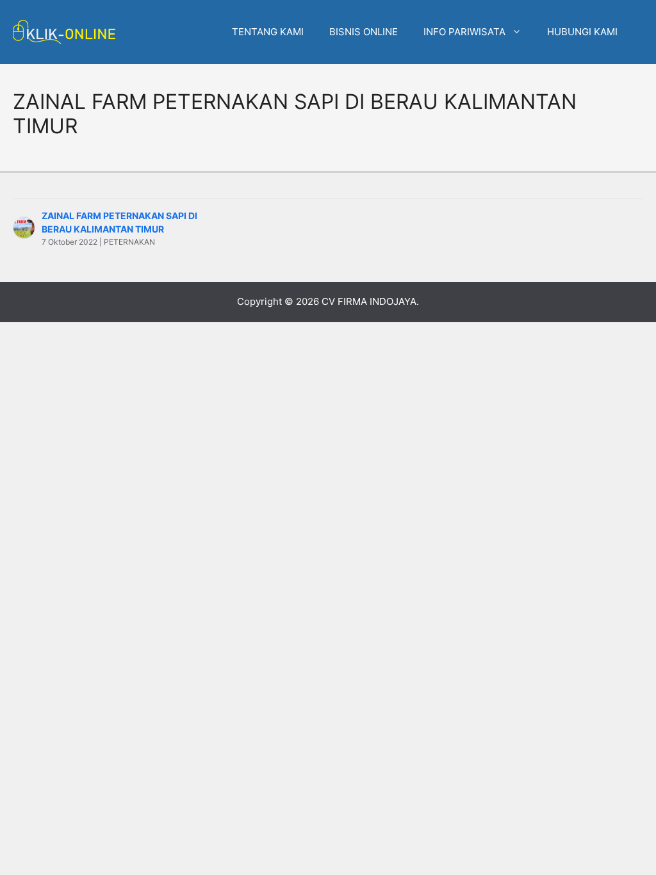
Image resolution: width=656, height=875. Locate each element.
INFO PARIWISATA (464, 32)
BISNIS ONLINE (363, 32)
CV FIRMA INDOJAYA (369, 301)
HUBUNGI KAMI (582, 32)
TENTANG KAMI (268, 32)
